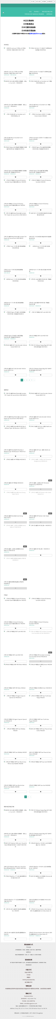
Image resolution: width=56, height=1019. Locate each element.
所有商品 (36, 11)
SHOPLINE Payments (30, 1016)
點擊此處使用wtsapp (35, 33)
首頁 (30, 11)
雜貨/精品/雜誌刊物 (47, 11)
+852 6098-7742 (31, 998)
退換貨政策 (29, 965)
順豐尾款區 (49, 14)
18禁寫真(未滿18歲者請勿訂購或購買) (34, 14)
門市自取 (28, 947)
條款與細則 (26, 1013)
